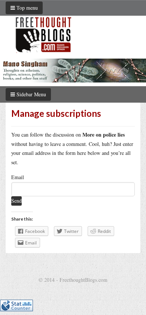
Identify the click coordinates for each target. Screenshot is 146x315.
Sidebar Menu (30, 94)
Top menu (26, 7)
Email (17, 177)
